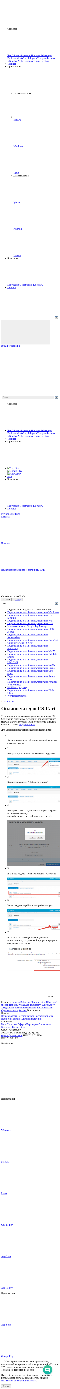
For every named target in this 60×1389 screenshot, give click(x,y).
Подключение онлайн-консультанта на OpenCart (32, 640)
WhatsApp (22, 433)
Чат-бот (45, 436)
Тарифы (11, 63)
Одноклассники (32, 436)
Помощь (11, 287)
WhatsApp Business (30, 1004)
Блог (9, 476)
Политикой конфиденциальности (18, 1380)
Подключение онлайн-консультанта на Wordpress (33, 612)
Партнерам (13, 506)
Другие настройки (32, 1018)
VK (9, 436)
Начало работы (9, 1016)
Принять (6, 1386)
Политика (12, 1024)
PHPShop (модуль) (17, 687)
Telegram (32, 433)
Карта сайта (18, 1027)
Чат (9, 430)
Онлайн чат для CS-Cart (19, 643)
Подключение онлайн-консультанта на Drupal (31, 668)
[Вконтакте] (24, 1069)
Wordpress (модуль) (17, 695)
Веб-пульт (25, 1002)
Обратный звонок (21, 430)
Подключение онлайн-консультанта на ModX (31, 651)
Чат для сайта (38, 1002)
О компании (26, 506)
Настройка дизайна (11, 1018)
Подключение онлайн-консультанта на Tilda (30, 623)
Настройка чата (26, 1016)
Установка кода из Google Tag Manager (27, 626)
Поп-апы (36, 430)
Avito (21, 436)
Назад (7, 599)
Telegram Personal (46, 433)
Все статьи (8, 701)
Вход (3, 345)
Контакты (38, 506)
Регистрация (13, 345)
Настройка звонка (43, 1016)
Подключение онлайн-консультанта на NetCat (31, 665)
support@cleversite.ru (11, 1035)
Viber (15, 436)
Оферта (22, 1024)
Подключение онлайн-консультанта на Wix (29, 620)
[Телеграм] (24, 1093)
